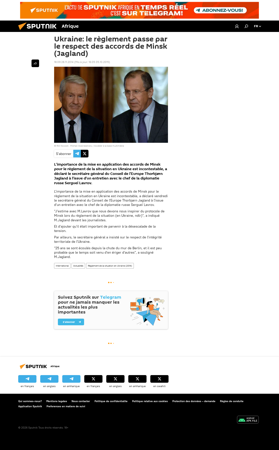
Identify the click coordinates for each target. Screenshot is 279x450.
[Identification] (237, 26)
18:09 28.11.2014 (63, 62)
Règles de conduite (232, 401)
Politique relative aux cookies (150, 401)
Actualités (78, 265)
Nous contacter (81, 401)
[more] (35, 63)
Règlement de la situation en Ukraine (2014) (110, 265)
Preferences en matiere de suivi (65, 406)
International (62, 265)
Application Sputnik (30, 406)
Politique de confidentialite (111, 401)
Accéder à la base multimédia (109, 145)
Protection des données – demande (193, 401)
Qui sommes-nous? (30, 401)
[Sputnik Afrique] (39, 31)
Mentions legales (56, 401)
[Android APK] (248, 420)
